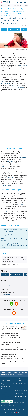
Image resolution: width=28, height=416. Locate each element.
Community (9, 373)
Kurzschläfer (20, 204)
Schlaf (13, 85)
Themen (8, 5)
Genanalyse (7, 211)
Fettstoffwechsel (5, 83)
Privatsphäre (21, 409)
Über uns (4, 374)
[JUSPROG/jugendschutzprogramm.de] (7, 401)
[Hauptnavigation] (25, 2)
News (2, 5)
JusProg (13, 405)
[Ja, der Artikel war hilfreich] (11, 304)
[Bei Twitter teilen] (11, 29)
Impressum (6, 409)
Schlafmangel (17, 5)
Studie (3, 81)
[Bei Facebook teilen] (4, 29)
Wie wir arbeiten (18, 374)
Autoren (10, 374)
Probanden (22, 157)
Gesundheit (5, 274)
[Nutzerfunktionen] (21, 2)
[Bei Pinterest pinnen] (17, 29)
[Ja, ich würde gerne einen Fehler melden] (14, 313)
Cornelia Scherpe (5, 283)
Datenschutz (13, 409)
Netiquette (24, 373)
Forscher (5, 152)
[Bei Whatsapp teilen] (24, 29)
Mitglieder (17, 373)
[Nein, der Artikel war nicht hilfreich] (16, 304)
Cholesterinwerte (19, 87)
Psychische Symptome (16, 274)
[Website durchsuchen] (17, 2)
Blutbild (3, 167)
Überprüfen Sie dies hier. (20, 396)
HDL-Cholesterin (9, 177)
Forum (3, 372)
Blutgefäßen (6, 185)
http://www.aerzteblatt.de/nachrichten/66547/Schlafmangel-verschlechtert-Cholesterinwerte (13, 259)
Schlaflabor (10, 161)
